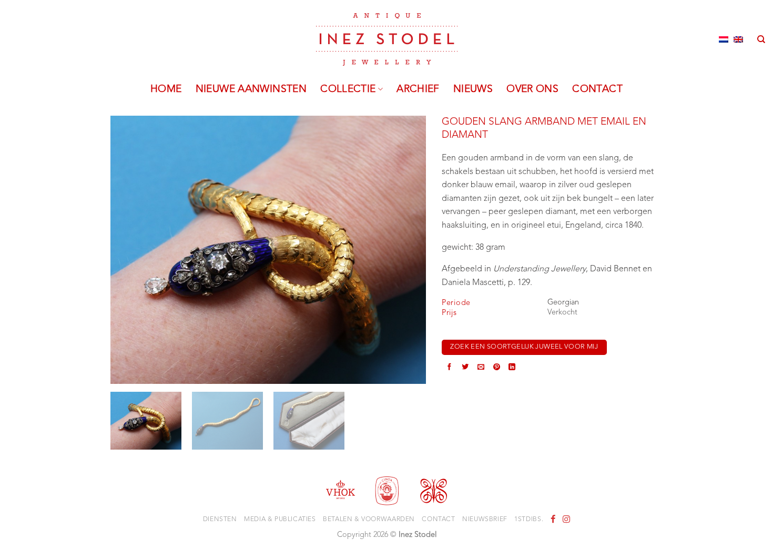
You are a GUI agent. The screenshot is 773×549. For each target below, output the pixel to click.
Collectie (347, 89)
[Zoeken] (761, 39)
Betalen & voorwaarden (369, 519)
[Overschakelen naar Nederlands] (723, 39)
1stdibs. (528, 519)
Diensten (220, 519)
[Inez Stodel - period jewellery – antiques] (386, 39)
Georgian (563, 303)
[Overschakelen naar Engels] (738, 39)
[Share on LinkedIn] (512, 368)
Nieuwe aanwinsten (251, 89)
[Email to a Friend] (481, 368)
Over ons (532, 89)
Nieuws (473, 89)
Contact (597, 89)
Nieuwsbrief (484, 519)
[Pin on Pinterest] (497, 368)
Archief (418, 89)
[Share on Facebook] (449, 368)
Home (166, 89)
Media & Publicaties (280, 519)
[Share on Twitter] (465, 368)
